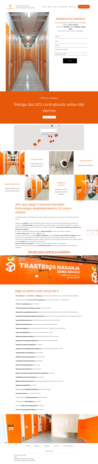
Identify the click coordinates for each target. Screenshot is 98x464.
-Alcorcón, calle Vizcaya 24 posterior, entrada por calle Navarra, (31, 373)
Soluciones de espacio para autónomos (25, 460)
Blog (15, 456)
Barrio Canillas (37, 401)
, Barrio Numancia (42, 397)
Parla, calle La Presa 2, (21, 393)
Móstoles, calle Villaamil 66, (23, 385)
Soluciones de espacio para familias (24, 458)
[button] (44, 7)
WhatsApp (77, 26)
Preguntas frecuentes (20, 455)
